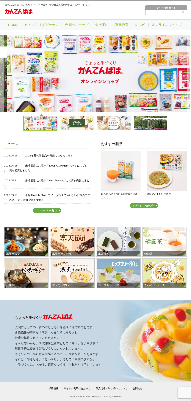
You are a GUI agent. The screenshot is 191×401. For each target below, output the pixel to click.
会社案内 (102, 24)
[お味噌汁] (26, 260)
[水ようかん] (118, 229)
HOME (13, 24)
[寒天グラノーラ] (72, 229)
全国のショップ (77, 24)
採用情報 (53, 388)
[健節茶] (164, 229)
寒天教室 (122, 24)
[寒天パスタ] (26, 229)
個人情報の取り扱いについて (111, 388)
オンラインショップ (167, 24)
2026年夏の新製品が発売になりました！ (49, 155)
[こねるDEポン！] (164, 260)
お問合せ (138, 388)
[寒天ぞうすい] (72, 260)
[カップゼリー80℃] (118, 260)
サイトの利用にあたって (77, 388)
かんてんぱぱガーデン (42, 24)
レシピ (140, 24)
